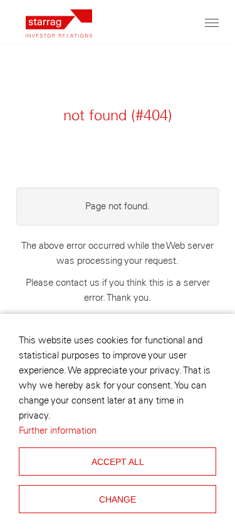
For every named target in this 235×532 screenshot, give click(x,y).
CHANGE (117, 499)
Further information (58, 430)
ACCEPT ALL (117, 462)
